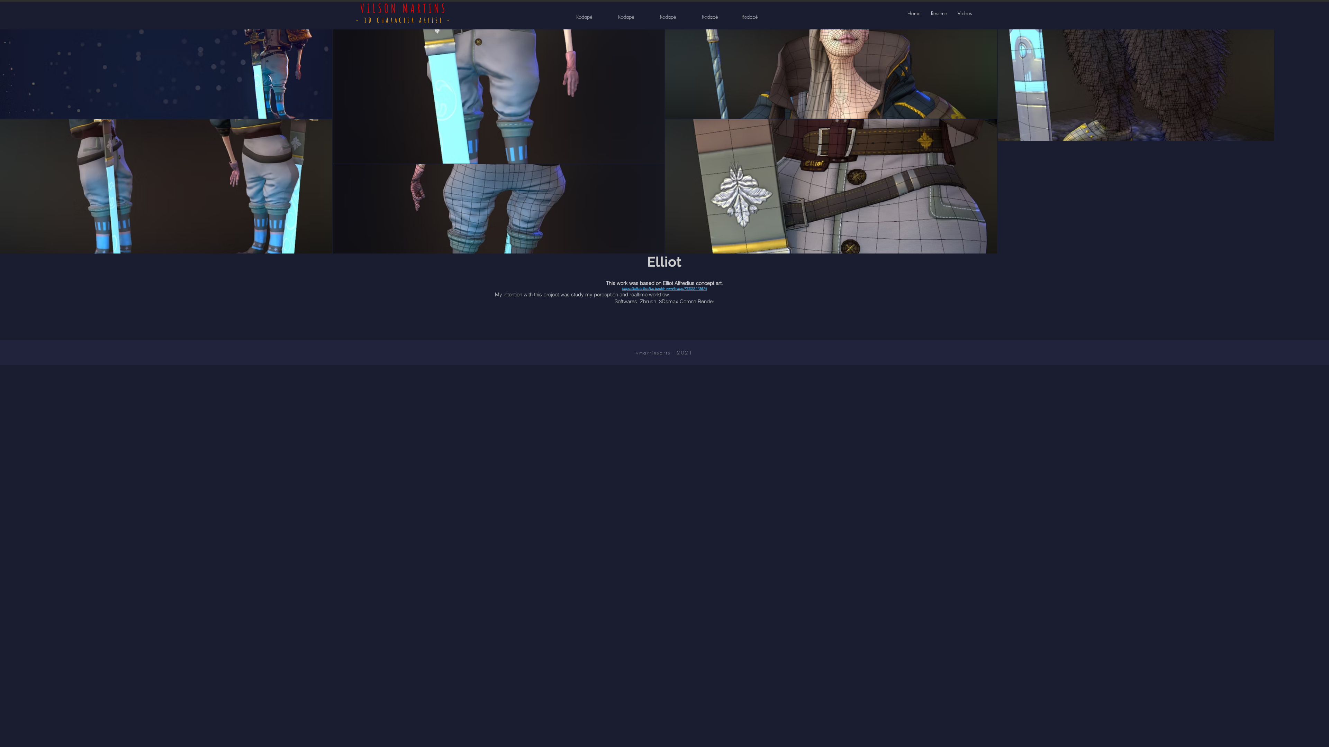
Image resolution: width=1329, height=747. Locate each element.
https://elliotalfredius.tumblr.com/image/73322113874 (664, 288)
